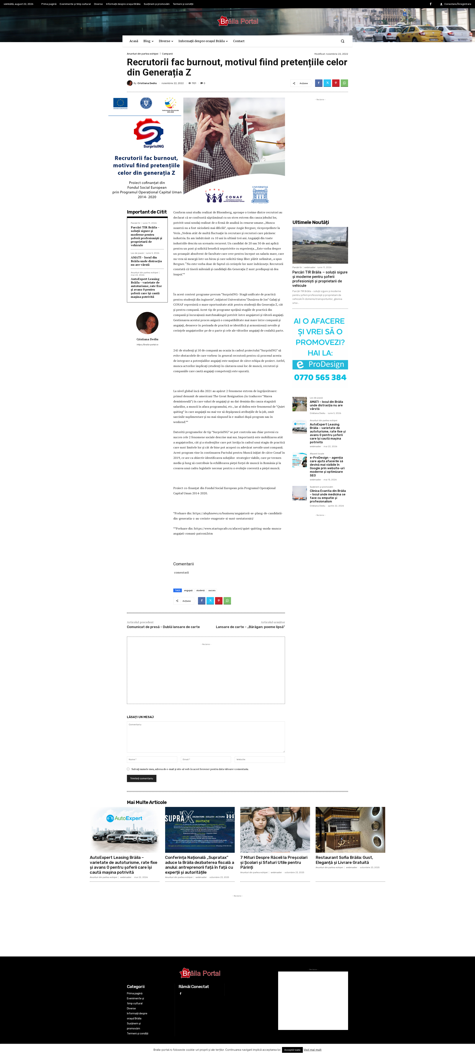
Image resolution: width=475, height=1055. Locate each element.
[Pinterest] (336, 83)
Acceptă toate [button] (292, 1049)
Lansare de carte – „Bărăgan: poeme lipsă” (250, 627)
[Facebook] (431, 4)
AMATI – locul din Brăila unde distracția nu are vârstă (146, 260)
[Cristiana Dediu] (130, 83)
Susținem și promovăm (321, 487)
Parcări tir (135, 223)
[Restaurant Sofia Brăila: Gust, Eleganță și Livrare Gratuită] (350, 830)
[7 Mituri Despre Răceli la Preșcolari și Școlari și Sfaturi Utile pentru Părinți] (275, 830)
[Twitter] (327, 83)
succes (211, 590)
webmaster (309, 267)
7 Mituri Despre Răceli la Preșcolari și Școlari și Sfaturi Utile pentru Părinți (273, 862)
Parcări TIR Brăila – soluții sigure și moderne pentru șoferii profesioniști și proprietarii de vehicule (146, 236)
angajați (188, 590)
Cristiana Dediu (147, 83)
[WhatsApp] (344, 83)
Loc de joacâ (137, 253)
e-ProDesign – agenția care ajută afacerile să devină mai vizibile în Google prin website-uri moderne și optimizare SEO (327, 466)
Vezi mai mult (313, 1049)
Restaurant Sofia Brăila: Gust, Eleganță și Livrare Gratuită (344, 860)
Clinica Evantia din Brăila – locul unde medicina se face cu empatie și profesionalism (328, 496)
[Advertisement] (206, 672)
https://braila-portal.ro (147, 344)
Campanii (167, 54)
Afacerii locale (317, 454)
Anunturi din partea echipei (142, 54)
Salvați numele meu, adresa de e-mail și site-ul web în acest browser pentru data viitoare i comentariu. (190, 769)
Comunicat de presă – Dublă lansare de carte (163, 627)
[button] (342, 41)
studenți (200, 590)
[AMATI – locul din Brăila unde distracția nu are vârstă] (299, 404)
